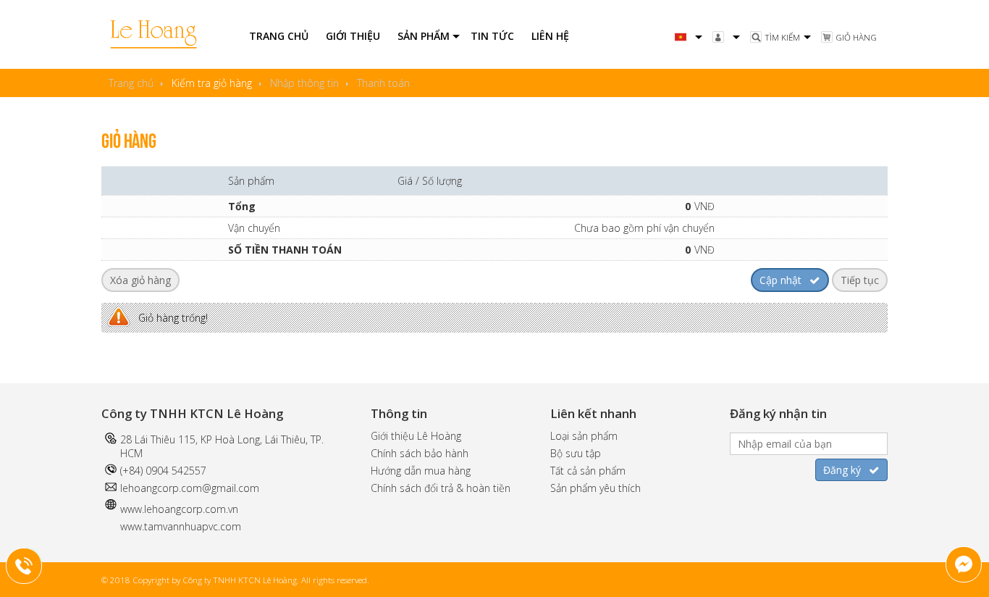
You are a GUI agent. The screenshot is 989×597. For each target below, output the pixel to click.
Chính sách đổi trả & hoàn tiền (440, 488)
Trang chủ (131, 83)
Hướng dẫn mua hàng (421, 470)
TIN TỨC (492, 36)
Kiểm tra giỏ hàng (212, 83)
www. (132, 509)
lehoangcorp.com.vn (191, 509)
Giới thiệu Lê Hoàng (416, 436)
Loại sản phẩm (584, 436)
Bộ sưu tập (575, 453)
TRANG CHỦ (278, 36)
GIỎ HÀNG (856, 37)
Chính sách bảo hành (419, 453)
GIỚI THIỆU (353, 36)
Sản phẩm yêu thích (595, 488)
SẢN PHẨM (423, 36)
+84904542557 (33, 563)
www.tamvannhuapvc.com (180, 526)
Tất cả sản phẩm (588, 470)
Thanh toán (383, 83)
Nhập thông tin (304, 83)
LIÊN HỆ (550, 36)
